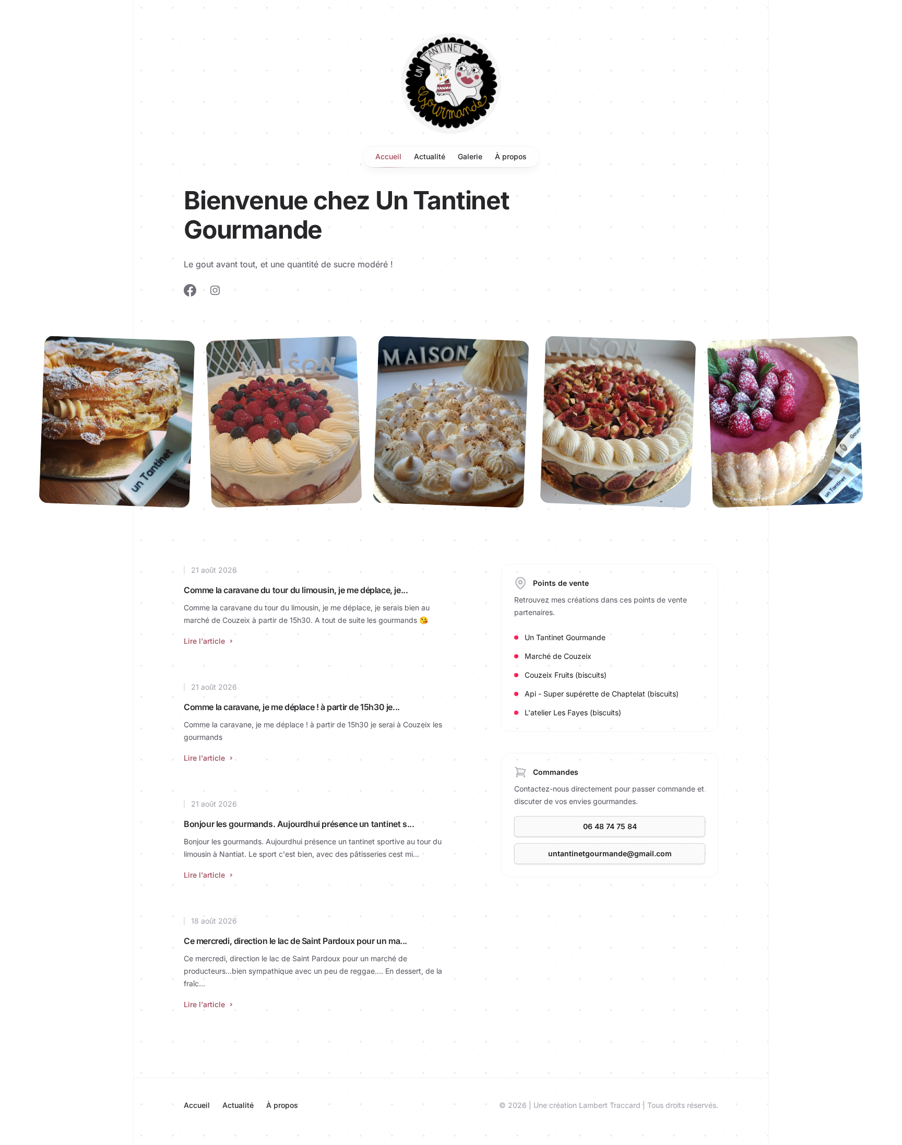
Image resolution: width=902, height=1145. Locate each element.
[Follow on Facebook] (190, 290)
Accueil (388, 156)
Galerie (470, 156)
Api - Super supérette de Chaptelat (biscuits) (602, 693)
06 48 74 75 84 (610, 826)
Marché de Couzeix (558, 656)
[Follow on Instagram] (215, 290)
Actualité (429, 156)
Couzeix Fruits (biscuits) (566, 674)
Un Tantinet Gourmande (565, 637)
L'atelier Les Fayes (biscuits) (573, 712)
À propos (511, 156)
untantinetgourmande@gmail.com (610, 853)
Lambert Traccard (609, 1105)
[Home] (451, 83)
